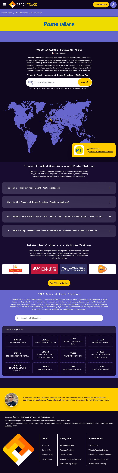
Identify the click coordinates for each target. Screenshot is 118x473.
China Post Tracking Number (99, 454)
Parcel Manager (101, 4)
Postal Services (66, 454)
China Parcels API (36, 423)
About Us (45, 445)
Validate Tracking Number (98, 450)
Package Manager (67, 445)
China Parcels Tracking (97, 464)
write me (55, 400)
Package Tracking (67, 450)
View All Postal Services (59, 283)
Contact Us (46, 450)
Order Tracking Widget (68, 464)
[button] (4, 4)
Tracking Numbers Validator (70, 459)
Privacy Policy (99, 423)
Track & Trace (82, 398)
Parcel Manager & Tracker (98, 459)
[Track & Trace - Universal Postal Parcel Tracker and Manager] (23, 4)
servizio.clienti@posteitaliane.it (101, 152)
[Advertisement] (59, 36)
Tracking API (93, 445)
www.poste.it (94, 148)
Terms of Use (47, 459)
